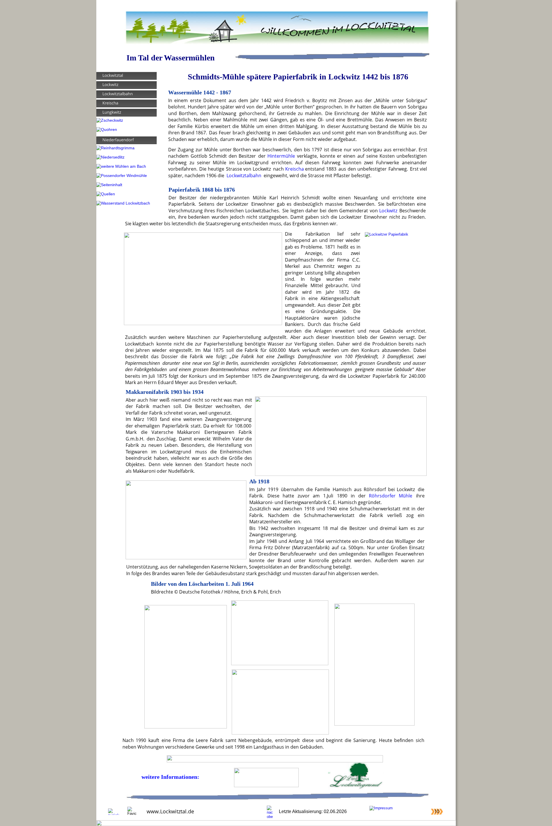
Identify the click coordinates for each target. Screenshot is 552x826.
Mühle (405, 495)
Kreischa (294, 168)
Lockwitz (388, 210)
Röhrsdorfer (382, 495)
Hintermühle (281, 155)
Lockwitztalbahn (244, 175)
